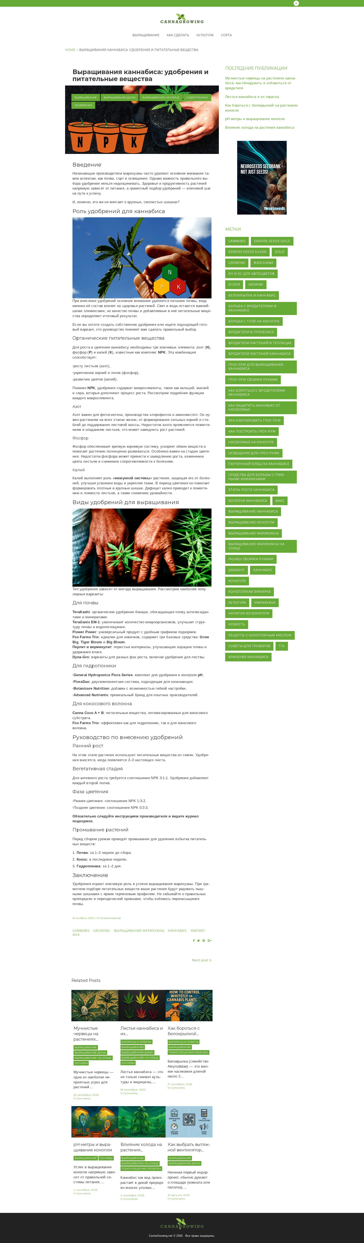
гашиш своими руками (250, 559)
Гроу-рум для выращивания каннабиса (255, 367)
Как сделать (178, 35)
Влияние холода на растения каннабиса (259, 128)
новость (236, 624)
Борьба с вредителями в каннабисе (252, 308)
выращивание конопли (251, 522)
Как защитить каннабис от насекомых (254, 408)
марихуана (265, 603)
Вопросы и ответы (136, 1041)
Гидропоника (197, 97)
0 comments (82, 1098)
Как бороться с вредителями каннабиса (256, 393)
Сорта (226, 35)
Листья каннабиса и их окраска (252, 97)
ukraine (255, 284)
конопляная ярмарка (249, 592)
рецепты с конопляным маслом (260, 635)
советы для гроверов (249, 646)
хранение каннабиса (248, 657)
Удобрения (83, 105)
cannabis (81, 931)
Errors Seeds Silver (247, 252)
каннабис (177, 931)
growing (101, 931)
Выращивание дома (119, 97)
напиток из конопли (248, 613)
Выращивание (145, 35)
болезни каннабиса (247, 501)
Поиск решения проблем (188, 1052)
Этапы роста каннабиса (251, 490)
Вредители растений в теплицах (259, 343)
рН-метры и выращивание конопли (255, 119)
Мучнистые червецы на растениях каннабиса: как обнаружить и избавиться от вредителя (260, 83)
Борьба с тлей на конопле (254, 321)
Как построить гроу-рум (252, 431)
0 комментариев (109, 918)
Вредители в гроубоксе (251, 332)
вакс (280, 501)
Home (70, 50)
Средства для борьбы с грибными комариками (256, 477)
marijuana (263, 263)
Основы (81, 1063)
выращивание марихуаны (139, 931)
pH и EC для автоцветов (251, 274)
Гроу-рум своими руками (253, 380)
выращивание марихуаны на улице (256, 546)
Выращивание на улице (160, 97)
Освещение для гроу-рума (253, 453)
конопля (237, 581)
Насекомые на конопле (251, 442)
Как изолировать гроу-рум (254, 420)
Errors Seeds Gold (272, 241)
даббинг (236, 570)
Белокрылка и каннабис (252, 295)
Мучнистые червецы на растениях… (86, 1034)
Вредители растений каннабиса (259, 354)
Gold (279, 252)
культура (237, 603)
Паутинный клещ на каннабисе (258, 464)
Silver (234, 284)
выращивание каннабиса (253, 511)
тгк (282, 646)
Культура (205, 35)
